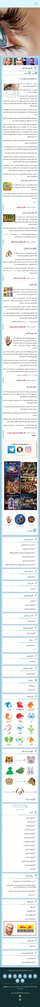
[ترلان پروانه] (20, 62)
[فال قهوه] (29, 486)
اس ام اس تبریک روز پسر (28, 548)
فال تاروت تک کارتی (30, 829)
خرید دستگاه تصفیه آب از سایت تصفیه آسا (24, 881)
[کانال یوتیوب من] (22, 980)
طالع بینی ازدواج (12, 270)
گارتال (19, 29)
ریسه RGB (32, 685)
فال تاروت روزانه (30, 817)
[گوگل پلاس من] (5, 976)
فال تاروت (27, 321)
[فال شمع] (12, 486)
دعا (34, 649)
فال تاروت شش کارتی (29, 845)
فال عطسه (32, 946)
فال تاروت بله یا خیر (30, 865)
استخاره (35, 202)
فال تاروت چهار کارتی (29, 837)
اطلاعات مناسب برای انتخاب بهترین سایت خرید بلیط (22, 891)
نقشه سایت (14, 992)
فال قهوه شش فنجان (29, 608)
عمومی (26, 530)
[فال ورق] (12, 502)
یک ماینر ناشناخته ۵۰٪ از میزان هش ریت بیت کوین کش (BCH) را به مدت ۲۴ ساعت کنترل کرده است (21, 886)
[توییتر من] (10, 976)
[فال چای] (29, 502)
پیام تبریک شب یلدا (30, 918)
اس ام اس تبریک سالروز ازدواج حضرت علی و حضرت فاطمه (20, 564)
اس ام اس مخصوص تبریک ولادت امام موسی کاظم (22, 552)
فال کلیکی (32, 661)
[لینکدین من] (17, 980)
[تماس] (15, 976)
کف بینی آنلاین (31, 375)
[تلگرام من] (30, 976)
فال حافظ (18, 234)
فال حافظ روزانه (7, 234)
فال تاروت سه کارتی (29, 833)
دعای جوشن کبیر (30, 645)
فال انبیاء (32, 588)
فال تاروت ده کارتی (30, 853)
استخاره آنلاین (31, 576)
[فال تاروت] (29, 469)
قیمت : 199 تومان (20, 807)
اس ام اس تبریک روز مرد (28, 560)
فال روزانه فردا (31, 958)
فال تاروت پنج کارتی (30, 841)
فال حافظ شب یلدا (30, 915)
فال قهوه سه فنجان (30, 605)
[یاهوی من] (35, 976)
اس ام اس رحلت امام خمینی (28, 544)
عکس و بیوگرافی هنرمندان (28, 962)
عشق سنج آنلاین (30, 673)
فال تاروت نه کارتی (30, 849)
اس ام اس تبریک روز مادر (28, 556)
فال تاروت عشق (31, 857)
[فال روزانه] (12, 469)
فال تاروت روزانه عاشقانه (28, 861)
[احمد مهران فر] (32, 62)
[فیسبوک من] (25, 976)
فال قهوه (32, 601)
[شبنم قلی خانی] (8, 62)
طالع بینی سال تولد (30, 799)
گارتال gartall (27, 68)
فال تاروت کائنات (30, 825)
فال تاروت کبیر (31, 821)
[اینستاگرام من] (20, 976)
